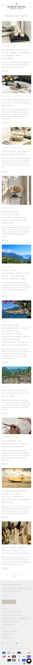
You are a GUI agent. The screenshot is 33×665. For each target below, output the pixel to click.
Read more (5, 70)
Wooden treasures (10, 437)
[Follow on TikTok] (22, 643)
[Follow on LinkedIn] (26, 643)
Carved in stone (9, 208)
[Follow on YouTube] (17, 643)
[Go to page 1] (7, 574)
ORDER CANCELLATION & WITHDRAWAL (15, 618)
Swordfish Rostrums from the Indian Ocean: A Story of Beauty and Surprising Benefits (16, 496)
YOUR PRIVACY (7, 634)
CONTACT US (6, 608)
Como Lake (7, 266)
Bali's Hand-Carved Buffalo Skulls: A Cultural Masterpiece (16, 550)
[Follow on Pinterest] (12, 643)
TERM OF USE (6, 637)
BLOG (4, 628)
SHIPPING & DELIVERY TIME (11, 612)
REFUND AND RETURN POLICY (12, 615)
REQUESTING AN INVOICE (10, 621)
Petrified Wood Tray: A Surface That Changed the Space (16, 103)
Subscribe (9, 601)
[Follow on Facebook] (3, 643)
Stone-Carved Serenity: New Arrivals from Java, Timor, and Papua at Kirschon (14, 217)
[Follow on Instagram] (7, 643)
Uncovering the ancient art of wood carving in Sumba (15, 444)
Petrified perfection (11, 46)
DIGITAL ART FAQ (7, 624)
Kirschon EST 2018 (22, 648)
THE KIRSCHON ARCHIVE (10, 631)
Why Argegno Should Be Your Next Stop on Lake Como (15, 393)
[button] (25, 663)
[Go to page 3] (26, 574)
